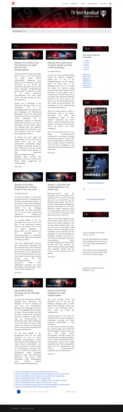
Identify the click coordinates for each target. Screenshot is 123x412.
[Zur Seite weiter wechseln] (50, 390)
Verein (83, 3)
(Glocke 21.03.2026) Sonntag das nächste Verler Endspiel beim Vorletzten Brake (42, 385)
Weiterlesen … (18, 166)
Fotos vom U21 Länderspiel (96, 199)
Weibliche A (87, 74)
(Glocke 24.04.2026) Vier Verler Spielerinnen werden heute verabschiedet (40, 376)
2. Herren (86, 69)
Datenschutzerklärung (27, 408)
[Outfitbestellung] (96, 121)
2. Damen (86, 63)
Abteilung (74, 3)
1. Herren (86, 67)
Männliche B (87, 85)
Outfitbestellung (93, 3)
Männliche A (87, 83)
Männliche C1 (87, 87)
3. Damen (86, 65)
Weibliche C (87, 79)
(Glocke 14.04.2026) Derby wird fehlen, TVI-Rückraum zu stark (36, 382)
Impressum (15, 408)
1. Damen (86, 61)
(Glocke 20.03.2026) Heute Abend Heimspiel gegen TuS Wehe (36, 387)
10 (46, 392)
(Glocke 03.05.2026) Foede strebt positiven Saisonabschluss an (36, 372)
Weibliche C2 (87, 81)
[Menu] (110, 3)
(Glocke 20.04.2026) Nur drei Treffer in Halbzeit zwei (33, 378)
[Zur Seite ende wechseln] (52, 390)
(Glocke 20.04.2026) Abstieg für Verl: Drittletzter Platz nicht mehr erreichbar (41, 380)
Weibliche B (87, 77)
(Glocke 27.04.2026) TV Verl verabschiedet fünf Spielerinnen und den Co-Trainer (42, 374)
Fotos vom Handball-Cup (95, 183)
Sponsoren (103, 3)
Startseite (65, 3)
